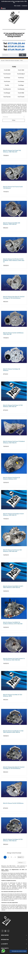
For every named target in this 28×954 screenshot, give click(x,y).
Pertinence (14, 117)
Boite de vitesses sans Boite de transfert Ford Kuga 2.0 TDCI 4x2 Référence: (13, 297)
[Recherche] (22, 54)
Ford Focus (21, 77)
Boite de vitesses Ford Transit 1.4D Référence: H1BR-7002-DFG (12, 151)
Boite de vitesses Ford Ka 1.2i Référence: (13, 803)
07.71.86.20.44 (16, 43)
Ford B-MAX (7, 70)
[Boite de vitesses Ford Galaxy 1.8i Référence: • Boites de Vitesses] (14, 355)
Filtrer (13, 120)
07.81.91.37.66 (16, 46)
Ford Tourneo (7, 96)
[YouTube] (5, 931)
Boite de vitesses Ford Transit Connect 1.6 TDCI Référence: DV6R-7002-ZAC (14, 659)
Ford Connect (7, 73)
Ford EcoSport (21, 73)
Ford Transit (21, 96)
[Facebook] (2, 931)
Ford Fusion (7, 81)
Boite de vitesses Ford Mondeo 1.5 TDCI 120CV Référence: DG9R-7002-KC (13, 731)
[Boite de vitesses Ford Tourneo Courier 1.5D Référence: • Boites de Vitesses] (14, 173)
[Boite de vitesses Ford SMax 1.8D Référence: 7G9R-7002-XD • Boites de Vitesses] (14, 209)
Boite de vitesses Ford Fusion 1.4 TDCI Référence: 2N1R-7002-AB (13, 406)
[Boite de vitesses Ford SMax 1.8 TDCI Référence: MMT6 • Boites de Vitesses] (14, 681)
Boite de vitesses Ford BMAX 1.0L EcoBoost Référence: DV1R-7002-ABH (12, 623)
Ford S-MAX (21, 92)
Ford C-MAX (21, 70)
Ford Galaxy (21, 81)
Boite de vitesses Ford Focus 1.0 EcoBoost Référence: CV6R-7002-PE (14, 442)
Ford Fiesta (7, 77)
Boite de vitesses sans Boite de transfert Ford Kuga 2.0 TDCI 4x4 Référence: (13, 767)
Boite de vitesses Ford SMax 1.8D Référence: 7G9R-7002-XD (11, 223)
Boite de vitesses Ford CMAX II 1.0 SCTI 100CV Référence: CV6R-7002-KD (13, 587)
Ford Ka (7, 85)
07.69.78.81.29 (16, 49)
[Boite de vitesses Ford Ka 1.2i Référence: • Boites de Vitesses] (14, 789)
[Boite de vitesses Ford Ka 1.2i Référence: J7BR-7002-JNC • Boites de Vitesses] (14, 319)
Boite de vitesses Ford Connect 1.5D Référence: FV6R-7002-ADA (12, 550)
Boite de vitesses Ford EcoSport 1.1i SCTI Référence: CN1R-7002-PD (13, 514)
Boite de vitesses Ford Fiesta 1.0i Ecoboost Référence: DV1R (11, 478)
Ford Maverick (7, 89)
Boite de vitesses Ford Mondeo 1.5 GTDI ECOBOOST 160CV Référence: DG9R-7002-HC (13, 260)
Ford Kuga (21, 85)
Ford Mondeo (21, 89)
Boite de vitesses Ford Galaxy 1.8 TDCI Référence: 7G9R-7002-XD (13, 840)
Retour (22, 863)
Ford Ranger (7, 92)
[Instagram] (8, 931)
